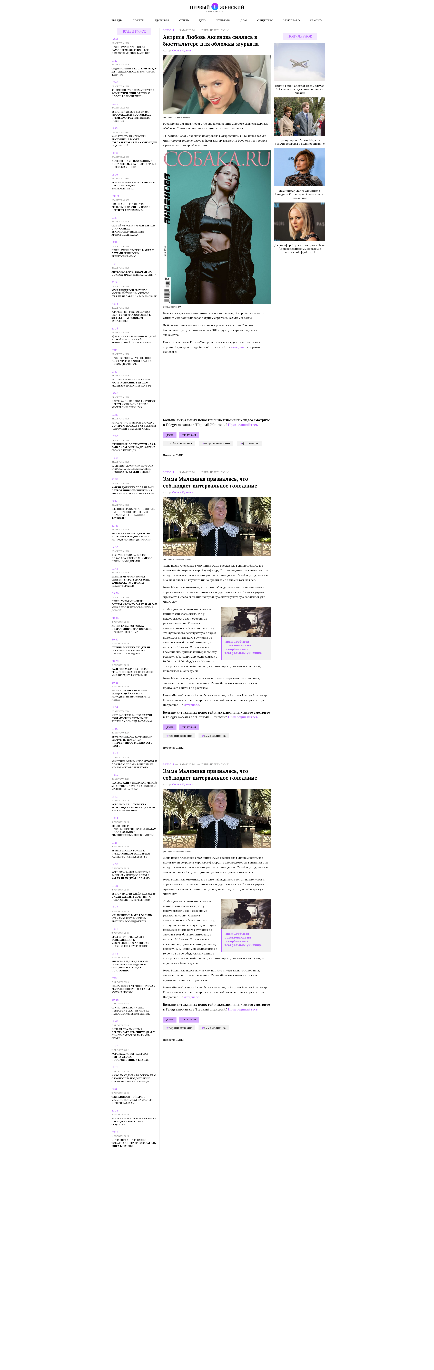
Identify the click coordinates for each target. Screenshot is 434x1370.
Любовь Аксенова (180, 443)
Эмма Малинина (215, 735)
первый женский (180, 735)
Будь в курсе (134, 31)
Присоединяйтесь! (243, 424)
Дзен (169, 435)
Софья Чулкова (182, 50)
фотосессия (250, 443)
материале (238, 347)
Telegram (189, 435)
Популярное (300, 36)
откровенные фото (217, 443)
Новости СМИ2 (173, 455)
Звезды (168, 30)
